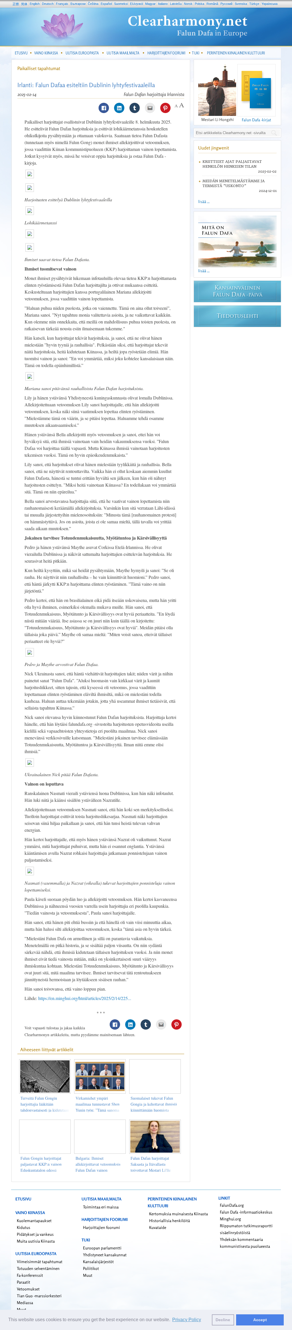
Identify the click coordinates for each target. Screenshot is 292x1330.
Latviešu (176, 3)
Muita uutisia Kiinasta (36, 1241)
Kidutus (23, 1227)
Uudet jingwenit (213, 148)
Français (62, 3)
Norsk (188, 3)
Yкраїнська (269, 3)
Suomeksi (121, 3)
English (35, 3)
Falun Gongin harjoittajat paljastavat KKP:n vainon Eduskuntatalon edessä (41, 1164)
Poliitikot (91, 1268)
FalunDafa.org (232, 1205)
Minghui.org (230, 1218)
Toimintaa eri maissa (101, 1206)
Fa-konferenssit (30, 1275)
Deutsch (48, 3)
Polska (199, 3)
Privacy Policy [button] (186, 1319)
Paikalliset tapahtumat (38, 68)
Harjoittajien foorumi (101, 1227)
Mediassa (25, 1302)
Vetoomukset (28, 1288)
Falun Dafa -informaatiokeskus (246, 1212)
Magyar (150, 3)
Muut (87, 1275)
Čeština (93, 3)
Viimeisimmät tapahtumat (39, 1261)
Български (78, 3)
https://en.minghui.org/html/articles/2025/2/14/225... (84, 998)
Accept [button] (260, 1319)
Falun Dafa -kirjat (256, 119)
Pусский (226, 3)
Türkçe (254, 3)
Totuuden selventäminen (38, 1268)
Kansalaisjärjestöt (98, 1261)
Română (212, 3)
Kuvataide (157, 1227)
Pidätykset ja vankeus (35, 1234)
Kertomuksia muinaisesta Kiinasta (178, 1213)
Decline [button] (223, 1319)
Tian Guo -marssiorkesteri (39, 1295)
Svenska (241, 3)
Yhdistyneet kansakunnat (105, 1254)
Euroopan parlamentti (102, 1247)
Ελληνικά (136, 3)
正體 (16, 4)
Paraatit (23, 1282)
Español (106, 3)
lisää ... (204, 201)
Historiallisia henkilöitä (169, 1220)
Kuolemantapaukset (34, 1220)
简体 (24, 4)
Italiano (163, 3)
